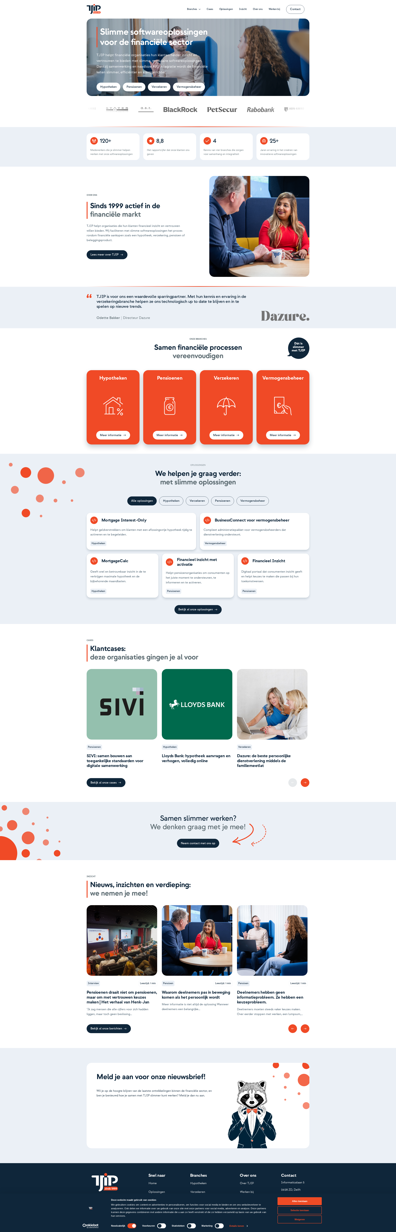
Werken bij (274, 9)
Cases (210, 9)
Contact (295, 9)
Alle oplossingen (142, 501)
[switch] (161, 1225)
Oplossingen (226, 9)
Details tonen (236, 1226)
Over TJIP (247, 1183)
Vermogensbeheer (189, 87)
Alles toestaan (299, 1201)
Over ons (258, 9)
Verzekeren (159, 87)
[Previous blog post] (292, 1028)
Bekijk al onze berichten (106, 1028)
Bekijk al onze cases (103, 782)
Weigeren (300, 1219)
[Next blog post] (305, 782)
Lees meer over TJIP (104, 254)
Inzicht (243, 9)
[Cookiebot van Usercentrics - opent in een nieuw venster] (90, 1226)
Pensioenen (134, 87)
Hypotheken (108, 87)
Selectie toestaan (300, 1210)
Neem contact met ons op (198, 843)
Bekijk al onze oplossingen (195, 609)
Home (152, 1183)
